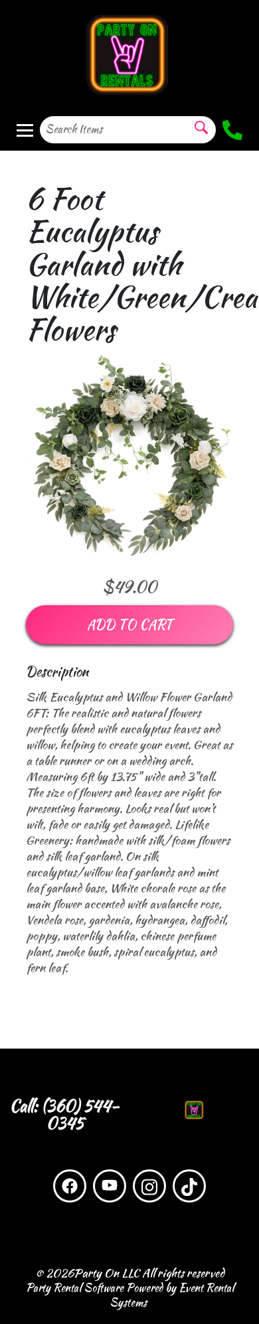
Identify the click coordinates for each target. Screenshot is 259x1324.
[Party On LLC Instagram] (149, 1186)
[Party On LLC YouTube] (109, 1186)
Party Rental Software (75, 1287)
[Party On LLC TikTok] (189, 1186)
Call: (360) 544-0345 (65, 1114)
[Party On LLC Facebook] (69, 1186)
